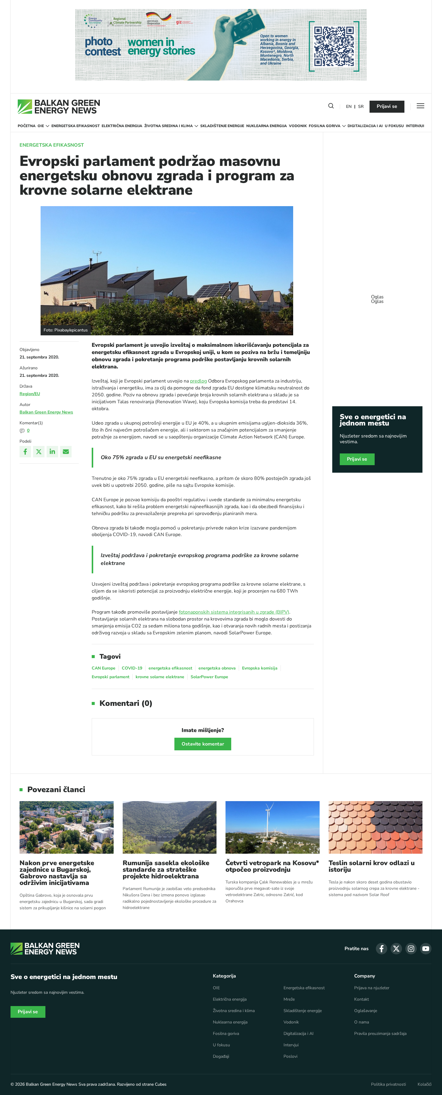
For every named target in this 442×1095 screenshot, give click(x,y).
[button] (331, 107)
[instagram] (411, 948)
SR (361, 106)
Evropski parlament (110, 677)
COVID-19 (132, 668)
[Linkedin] (52, 451)
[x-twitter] (396, 948)
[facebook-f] (381, 948)
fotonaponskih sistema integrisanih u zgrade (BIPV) (234, 612)
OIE (41, 126)
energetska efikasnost (170, 668)
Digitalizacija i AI (365, 126)
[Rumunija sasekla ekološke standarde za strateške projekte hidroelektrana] (170, 827)
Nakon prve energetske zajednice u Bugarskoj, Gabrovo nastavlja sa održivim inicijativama (57, 873)
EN (348, 106)
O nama (361, 1022)
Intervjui (415, 126)
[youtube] (425, 948)
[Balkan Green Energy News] (59, 106)
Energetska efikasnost (75, 126)
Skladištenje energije (222, 126)
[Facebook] (25, 451)
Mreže (289, 999)
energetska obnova (217, 668)
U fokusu (394, 126)
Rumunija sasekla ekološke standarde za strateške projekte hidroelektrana (166, 870)
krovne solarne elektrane (160, 677)
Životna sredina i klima (168, 126)
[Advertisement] (377, 296)
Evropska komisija (260, 668)
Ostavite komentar (203, 744)
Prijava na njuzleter (371, 988)
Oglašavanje (365, 1010)
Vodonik (298, 126)
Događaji (221, 1056)
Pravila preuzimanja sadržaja (380, 1033)
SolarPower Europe (209, 677)
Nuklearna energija (266, 126)
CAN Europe (103, 668)
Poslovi (290, 1056)
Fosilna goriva (324, 126)
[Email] (66, 451)
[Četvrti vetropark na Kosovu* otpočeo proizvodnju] (273, 827)
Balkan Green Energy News (46, 412)
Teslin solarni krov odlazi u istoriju (372, 866)
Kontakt (361, 999)
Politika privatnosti (388, 1084)
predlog (198, 381)
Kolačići (424, 1084)
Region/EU (30, 394)
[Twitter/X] (39, 451)
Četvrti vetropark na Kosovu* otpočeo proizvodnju (272, 866)
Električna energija (122, 126)
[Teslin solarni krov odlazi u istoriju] (376, 827)
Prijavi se (387, 106)
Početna (26, 126)
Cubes (161, 1084)
